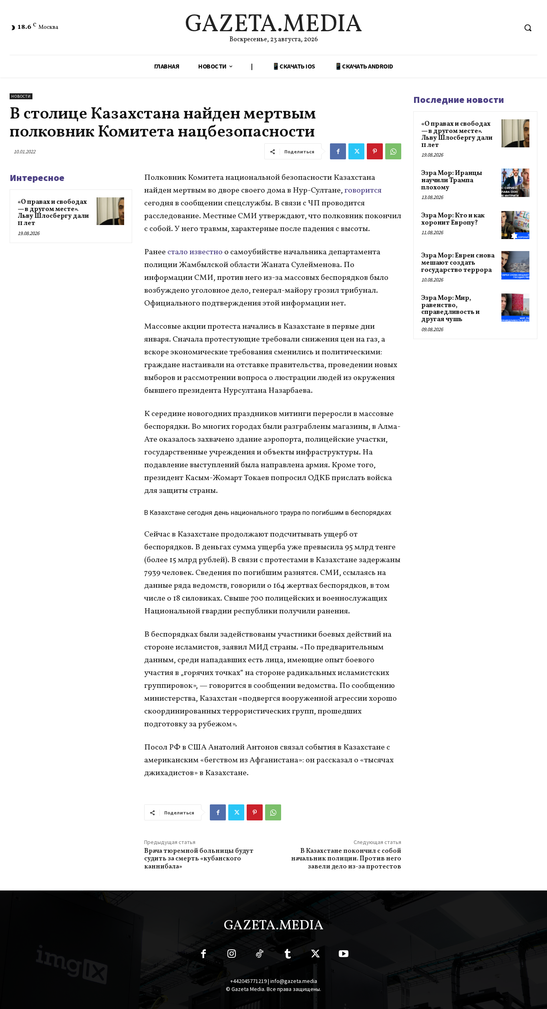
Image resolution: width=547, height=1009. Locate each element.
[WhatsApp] (393, 151)
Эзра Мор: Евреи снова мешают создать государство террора (458, 262)
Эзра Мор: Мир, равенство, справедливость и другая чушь (450, 309)
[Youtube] (344, 955)
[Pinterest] (375, 151)
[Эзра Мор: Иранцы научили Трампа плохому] (515, 183)
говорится (363, 190)
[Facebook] (338, 151)
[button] (527, 27)
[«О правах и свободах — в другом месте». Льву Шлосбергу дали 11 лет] (110, 211)
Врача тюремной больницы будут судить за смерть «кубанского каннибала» (198, 859)
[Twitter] (356, 151)
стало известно (195, 252)
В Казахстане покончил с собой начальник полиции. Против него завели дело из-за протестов (346, 859)
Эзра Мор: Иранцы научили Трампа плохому (451, 180)
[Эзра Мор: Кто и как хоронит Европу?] (515, 225)
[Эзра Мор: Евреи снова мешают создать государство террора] (515, 265)
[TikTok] (259, 955)
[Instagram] (231, 955)
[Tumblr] (288, 955)
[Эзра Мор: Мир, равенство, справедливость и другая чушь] (515, 307)
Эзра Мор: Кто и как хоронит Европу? (453, 219)
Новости (21, 96)
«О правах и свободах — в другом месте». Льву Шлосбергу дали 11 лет (53, 213)
